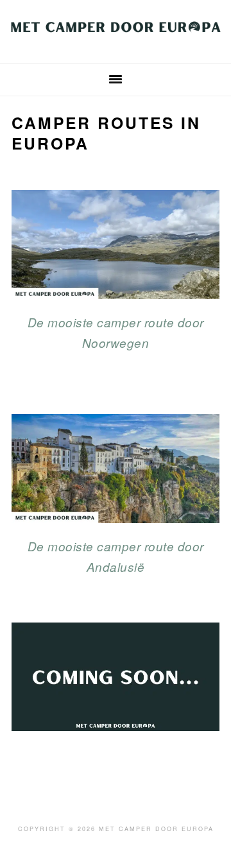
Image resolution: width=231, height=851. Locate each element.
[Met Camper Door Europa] (115, 41)
